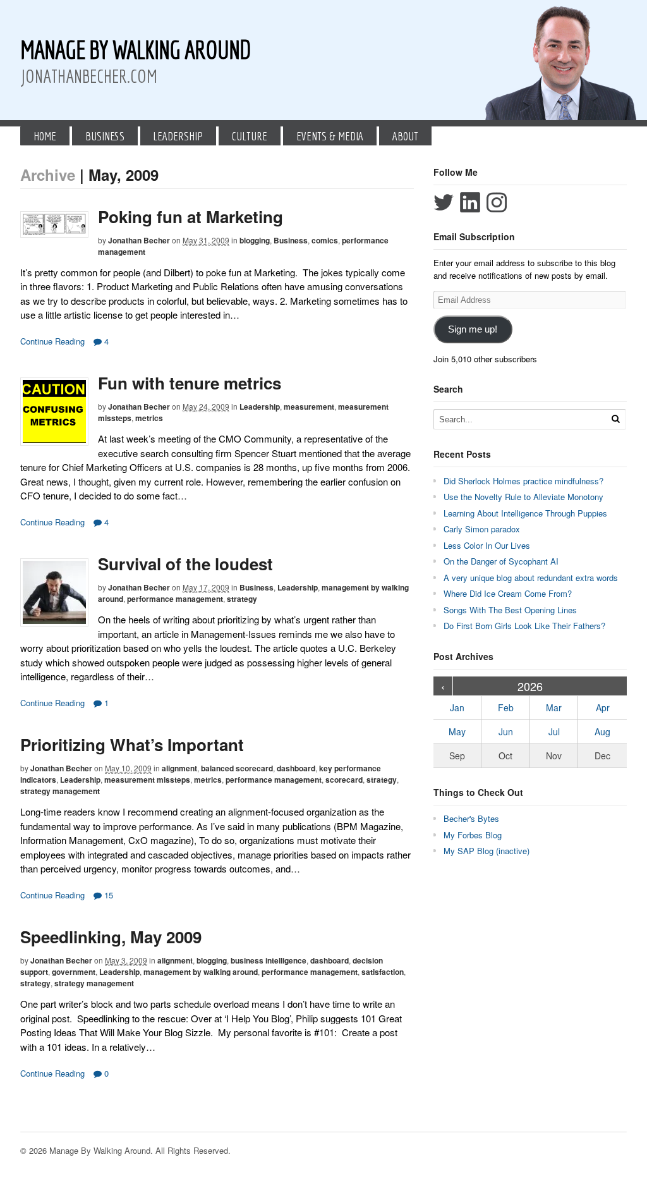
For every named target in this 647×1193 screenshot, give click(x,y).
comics (324, 240)
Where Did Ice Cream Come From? (508, 593)
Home (44, 136)
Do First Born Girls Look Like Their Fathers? (524, 626)
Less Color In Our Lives (487, 545)
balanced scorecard (237, 768)
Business (104, 136)
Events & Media (329, 136)
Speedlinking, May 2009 (111, 936)
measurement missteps (147, 779)
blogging (254, 240)
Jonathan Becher (139, 240)
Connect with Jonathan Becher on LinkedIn (470, 202)
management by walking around (200, 971)
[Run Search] (615, 419)
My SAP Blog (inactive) (486, 851)
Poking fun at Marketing (190, 216)
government (73, 971)
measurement (309, 406)
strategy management (60, 791)
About (405, 136)
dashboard (296, 768)
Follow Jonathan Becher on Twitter (443, 202)
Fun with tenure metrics (189, 383)
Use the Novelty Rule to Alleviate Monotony (523, 497)
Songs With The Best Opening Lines (510, 610)
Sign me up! (472, 329)
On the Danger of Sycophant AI (501, 561)
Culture (249, 136)
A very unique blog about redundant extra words (532, 578)
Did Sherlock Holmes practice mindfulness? (523, 481)
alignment (179, 768)
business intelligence (268, 960)
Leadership (178, 136)
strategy (242, 598)
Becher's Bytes (471, 818)
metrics (149, 418)
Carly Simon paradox (482, 529)
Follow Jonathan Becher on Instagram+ (497, 202)
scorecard (344, 779)
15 (107, 895)
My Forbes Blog (473, 835)
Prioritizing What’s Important (132, 744)
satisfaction (382, 971)
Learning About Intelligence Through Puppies (525, 513)
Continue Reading (52, 341)
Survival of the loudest (185, 563)
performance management (175, 598)
